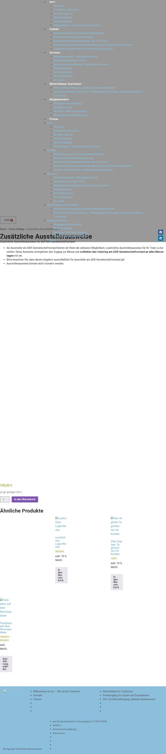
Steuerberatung (62, 68)
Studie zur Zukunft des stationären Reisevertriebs (83, 48)
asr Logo (58, 80)
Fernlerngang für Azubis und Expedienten (126, 695)
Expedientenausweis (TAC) (69, 60)
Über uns (58, 5)
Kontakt (37, 695)
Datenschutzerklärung (64, 729)
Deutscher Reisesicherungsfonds (73, 37)
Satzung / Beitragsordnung (69, 111)
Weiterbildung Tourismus (64, 83)
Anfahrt (57, 725)
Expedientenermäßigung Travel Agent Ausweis (81, 64)
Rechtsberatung (63, 72)
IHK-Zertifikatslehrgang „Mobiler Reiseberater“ (129, 699)
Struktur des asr (63, 13)
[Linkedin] (160, 238)
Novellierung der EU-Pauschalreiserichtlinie (79, 33)
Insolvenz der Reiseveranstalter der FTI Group (80, 40)
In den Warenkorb (25, 499)
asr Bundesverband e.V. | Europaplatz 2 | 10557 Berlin (80, 721)
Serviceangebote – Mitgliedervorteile (75, 56)
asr (51, 1)
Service (54, 52)
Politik (53, 29)
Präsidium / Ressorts (66, 9)
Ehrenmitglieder (62, 21)
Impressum (59, 733)
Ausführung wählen (5, 664)
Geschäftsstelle (63, 17)
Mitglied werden (62, 107)
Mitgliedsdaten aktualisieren (70, 115)
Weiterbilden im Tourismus (118, 691)
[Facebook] (160, 232)
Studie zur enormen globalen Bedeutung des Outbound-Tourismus (92, 44)
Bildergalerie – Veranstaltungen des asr (76, 25)
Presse (53, 119)
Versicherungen (62, 76)
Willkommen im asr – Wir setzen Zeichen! (56, 691)
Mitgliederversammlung (67, 103)
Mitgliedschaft (58, 99)
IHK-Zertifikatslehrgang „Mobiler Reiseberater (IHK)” (84, 87)
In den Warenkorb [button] (61, 575)
